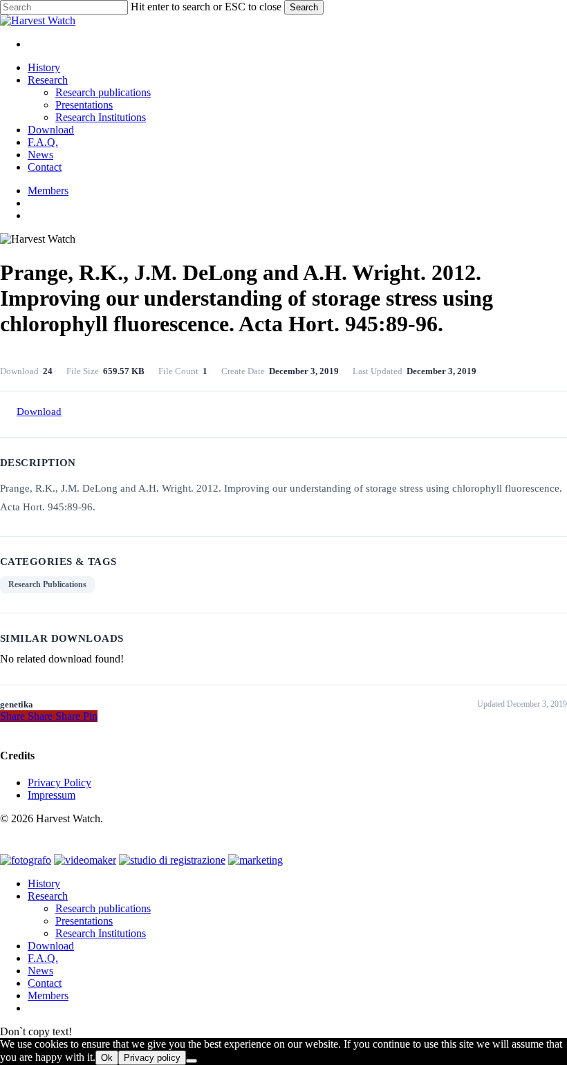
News (40, 970)
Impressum (51, 795)
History (44, 883)
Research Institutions (100, 933)
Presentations (84, 921)
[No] (191, 1061)
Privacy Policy (59, 782)
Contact (45, 983)
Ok (107, 1058)
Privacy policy (152, 1058)
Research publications (103, 908)
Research (48, 896)
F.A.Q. (43, 958)
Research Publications (47, 584)
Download (39, 411)
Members (48, 995)
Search (304, 7)
